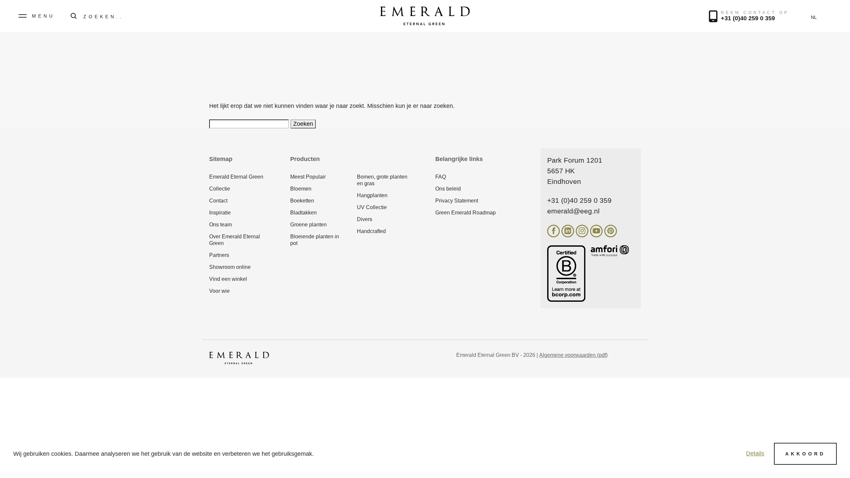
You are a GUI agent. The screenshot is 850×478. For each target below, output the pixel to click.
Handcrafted (371, 231)
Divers (364, 219)
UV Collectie (372, 207)
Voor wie (219, 291)
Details (755, 453)
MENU (43, 16)
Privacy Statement (456, 200)
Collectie (219, 189)
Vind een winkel (228, 279)
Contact (218, 200)
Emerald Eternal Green (236, 177)
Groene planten (308, 224)
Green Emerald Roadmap (465, 212)
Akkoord (805, 453)
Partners (219, 255)
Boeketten (302, 200)
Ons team (220, 224)
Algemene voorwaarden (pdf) (573, 355)
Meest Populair (308, 177)
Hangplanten (372, 195)
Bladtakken (303, 212)
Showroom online (230, 267)
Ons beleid (448, 189)
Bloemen (300, 189)
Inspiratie (220, 212)
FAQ (440, 177)
